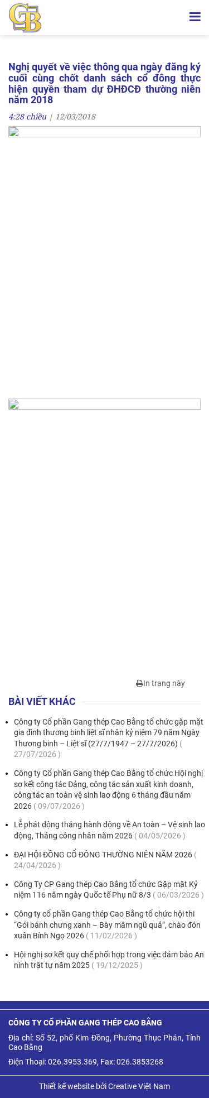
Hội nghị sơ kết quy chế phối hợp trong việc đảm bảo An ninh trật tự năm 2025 (109, 960)
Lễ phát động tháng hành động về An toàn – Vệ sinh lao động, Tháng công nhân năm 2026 (109, 830)
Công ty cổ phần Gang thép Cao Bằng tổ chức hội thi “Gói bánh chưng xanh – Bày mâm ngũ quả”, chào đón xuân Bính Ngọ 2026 (107, 924)
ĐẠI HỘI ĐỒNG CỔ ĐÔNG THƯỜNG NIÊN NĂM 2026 (105, 860)
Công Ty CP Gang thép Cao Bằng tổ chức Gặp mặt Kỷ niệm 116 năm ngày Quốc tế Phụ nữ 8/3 (109, 890)
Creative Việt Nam (139, 1086)
